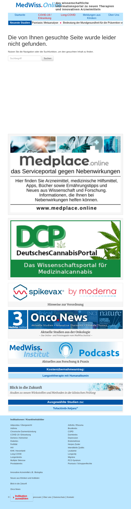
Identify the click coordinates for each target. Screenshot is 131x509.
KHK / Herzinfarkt (17, 451)
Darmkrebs (72, 435)
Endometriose (74, 441)
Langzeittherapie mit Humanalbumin (65, 375)
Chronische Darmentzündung (23, 431)
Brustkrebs (72, 428)
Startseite (20, 15)
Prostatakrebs (16, 463)
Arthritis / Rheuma (75, 425)
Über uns (47, 497)
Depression (73, 438)
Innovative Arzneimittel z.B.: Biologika (26, 472)
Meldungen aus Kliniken (91, 16)
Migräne (71, 457)
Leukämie (72, 451)
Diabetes (14, 441)
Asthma (13, 428)
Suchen (47, 58)
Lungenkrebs (16, 457)
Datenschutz (59, 497)
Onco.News (15, 489)
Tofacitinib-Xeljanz (65, 408)
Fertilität (13, 444)
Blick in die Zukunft (18, 484)
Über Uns (113, 15)
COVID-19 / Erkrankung (44, 16)
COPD (70, 431)
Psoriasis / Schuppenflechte (80, 463)
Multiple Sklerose (17, 460)
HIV (12, 448)
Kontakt (70, 497)
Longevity (72, 454)
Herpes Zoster (74, 444)
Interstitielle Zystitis (76, 448)
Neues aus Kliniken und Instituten (24, 478)
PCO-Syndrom (74, 460)
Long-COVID (68, 15)
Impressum (36, 497)
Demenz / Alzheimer (19, 438)
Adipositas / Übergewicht (21, 425)
